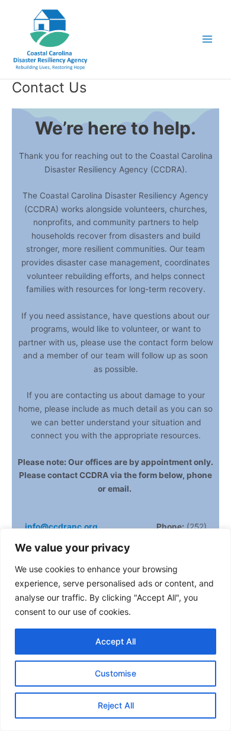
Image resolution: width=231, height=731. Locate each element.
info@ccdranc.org (61, 526)
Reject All (116, 705)
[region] (115, 629)
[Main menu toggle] (207, 39)
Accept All (115, 641)
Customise (115, 673)
